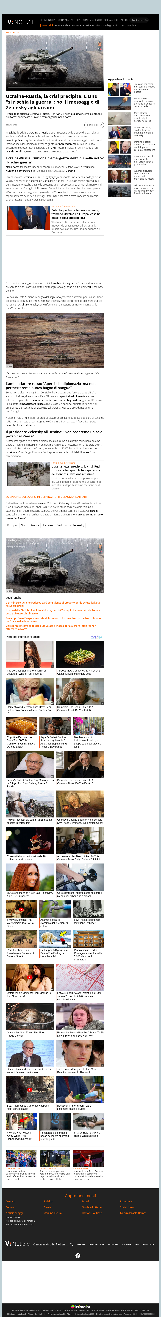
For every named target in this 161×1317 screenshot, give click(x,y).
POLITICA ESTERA (13, 1168)
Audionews (138, 20)
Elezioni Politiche (92, 1213)
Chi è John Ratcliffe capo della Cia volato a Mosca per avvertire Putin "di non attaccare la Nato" (51, 627)
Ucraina (48, 525)
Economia (126, 1201)
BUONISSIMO (133, 1310)
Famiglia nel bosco (129, 25)
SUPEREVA (144, 1310)
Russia (35, 525)
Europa (12, 525)
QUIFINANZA (120, 1310)
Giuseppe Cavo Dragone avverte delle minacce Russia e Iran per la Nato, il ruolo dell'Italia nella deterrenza (53, 619)
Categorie (113, 1244)
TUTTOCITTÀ (92, 1310)
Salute (47, 1207)
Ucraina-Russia (53, 1213)
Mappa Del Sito (96, 1244)
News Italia (148, 1244)
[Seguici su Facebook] (77, 1257)
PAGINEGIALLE (35, 1310)
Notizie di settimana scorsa (20, 1224)
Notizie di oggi (14, 1213)
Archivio (126, 1244)
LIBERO (15, 1310)
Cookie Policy (40, 1314)
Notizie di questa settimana (20, 1220)
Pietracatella (62, 25)
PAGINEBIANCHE (78, 1310)
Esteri (85, 1201)
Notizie (21, 1243)
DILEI (101, 1310)
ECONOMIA (88, 20)
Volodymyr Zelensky (71, 525)
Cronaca (11, 1201)
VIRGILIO (24, 1310)
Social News (127, 1207)
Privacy (31, 1314)
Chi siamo (11, 1314)
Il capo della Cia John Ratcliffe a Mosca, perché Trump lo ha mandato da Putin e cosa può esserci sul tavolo (53, 612)
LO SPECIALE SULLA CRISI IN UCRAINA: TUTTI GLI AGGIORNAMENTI (46, 497)
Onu (23, 525)
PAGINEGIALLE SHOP (52, 1310)
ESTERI (98, 20)
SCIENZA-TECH (111, 20)
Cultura (10, 1207)
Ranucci (85, 25)
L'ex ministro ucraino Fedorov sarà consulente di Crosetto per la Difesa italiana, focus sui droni (53, 604)
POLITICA (75, 20)
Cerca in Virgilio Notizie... (50, 1244)
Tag (137, 1244)
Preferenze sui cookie (57, 1314)
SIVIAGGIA (109, 1310)
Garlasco (75, 25)
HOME (8, 32)
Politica (48, 1201)
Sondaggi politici (110, 25)
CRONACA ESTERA (48, 1168)
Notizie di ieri (13, 1216)
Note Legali (21, 1314)
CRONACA (63, 20)
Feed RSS (81, 1244)
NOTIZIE (24, 22)
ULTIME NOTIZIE (48, 20)
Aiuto (69, 1314)
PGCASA (66, 1310)
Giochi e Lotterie (92, 1207)
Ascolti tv (96, 25)
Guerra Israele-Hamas (133, 1213)
